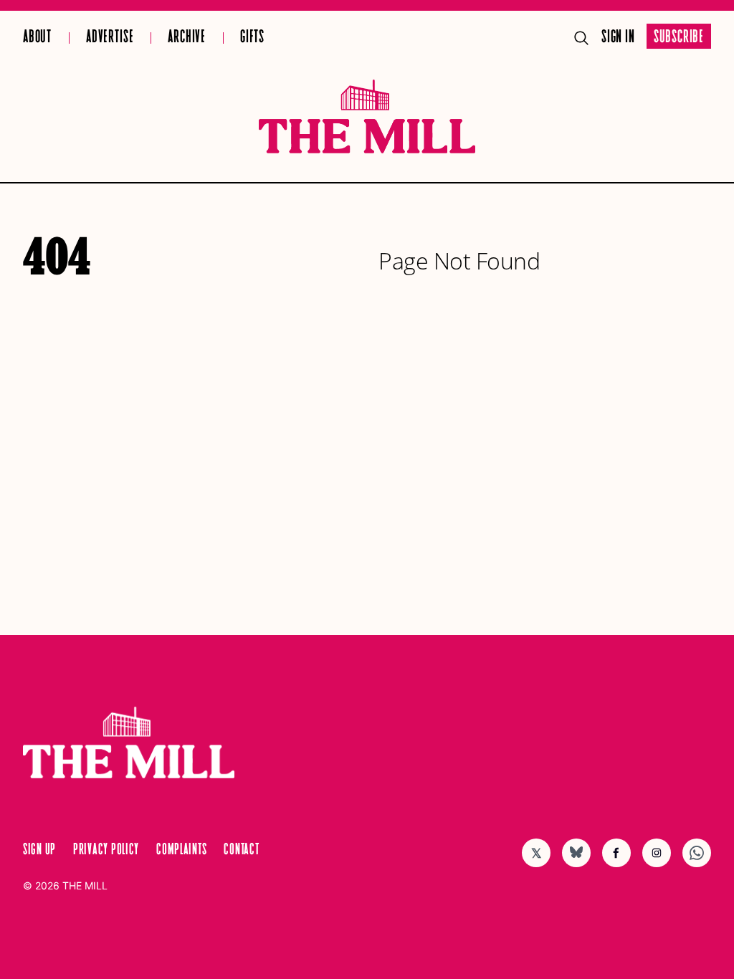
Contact (241, 850)
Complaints (181, 850)
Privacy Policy (106, 850)
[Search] (581, 38)
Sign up (39, 850)
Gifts (252, 37)
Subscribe (679, 37)
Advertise (109, 37)
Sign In (618, 37)
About (37, 37)
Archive (187, 37)
